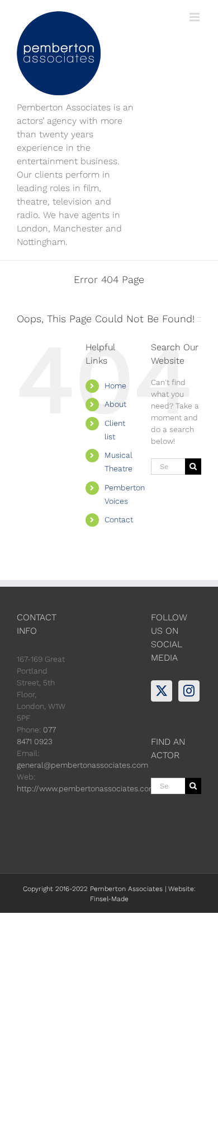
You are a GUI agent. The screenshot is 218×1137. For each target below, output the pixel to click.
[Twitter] (161, 691)
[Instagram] (189, 691)
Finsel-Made (109, 899)
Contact (119, 519)
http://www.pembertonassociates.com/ (88, 788)
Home (115, 385)
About (115, 404)
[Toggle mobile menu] (195, 17)
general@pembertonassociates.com (82, 764)
